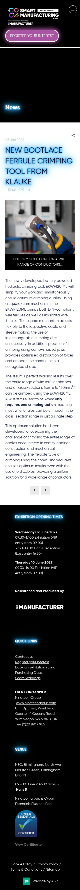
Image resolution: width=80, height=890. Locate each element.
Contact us (24, 656)
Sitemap (53, 869)
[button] (32, 36)
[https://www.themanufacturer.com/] (40, 616)
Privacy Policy (47, 864)
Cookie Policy (21, 864)
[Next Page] (45, 490)
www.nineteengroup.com (36, 703)
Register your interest (32, 662)
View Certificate (28, 844)
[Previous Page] (34, 490)
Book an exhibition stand (35, 667)
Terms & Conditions (26, 869)
